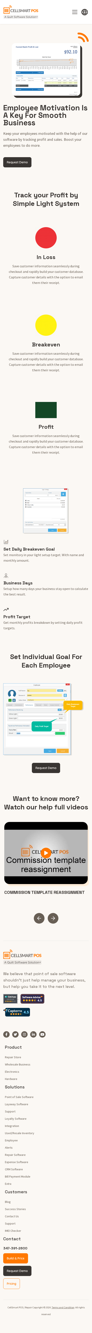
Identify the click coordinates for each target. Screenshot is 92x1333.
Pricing (11, 1284)
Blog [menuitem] (8, 1202)
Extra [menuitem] (8, 1184)
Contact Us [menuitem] (12, 1216)
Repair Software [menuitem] (15, 1155)
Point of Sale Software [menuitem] (19, 1097)
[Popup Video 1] (46, 853)
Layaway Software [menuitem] (16, 1104)
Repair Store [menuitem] (13, 1057)
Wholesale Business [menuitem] (17, 1064)
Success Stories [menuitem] (15, 1209)
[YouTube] (43, 1034)
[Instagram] (25, 1034)
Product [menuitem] (13, 1047)
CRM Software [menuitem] (14, 1169)
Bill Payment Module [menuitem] (17, 1176)
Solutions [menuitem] (15, 1087)
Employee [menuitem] (11, 1140)
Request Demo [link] (17, 162)
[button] (85, 12)
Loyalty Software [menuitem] (16, 1119)
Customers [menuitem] (16, 1192)
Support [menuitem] (10, 1111)
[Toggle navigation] (74, 12)
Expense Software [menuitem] (16, 1162)
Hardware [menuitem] (11, 1079)
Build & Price (15, 1258)
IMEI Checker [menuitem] (13, 1231)
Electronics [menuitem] (12, 1072)
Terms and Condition (63, 1307)
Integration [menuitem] (12, 1126)
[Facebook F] (7, 1034)
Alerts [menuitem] (9, 1147)
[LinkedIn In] (34, 1034)
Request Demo (17, 1271)
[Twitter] (16, 1034)
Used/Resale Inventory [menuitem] (19, 1133)
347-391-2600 (15, 1248)
